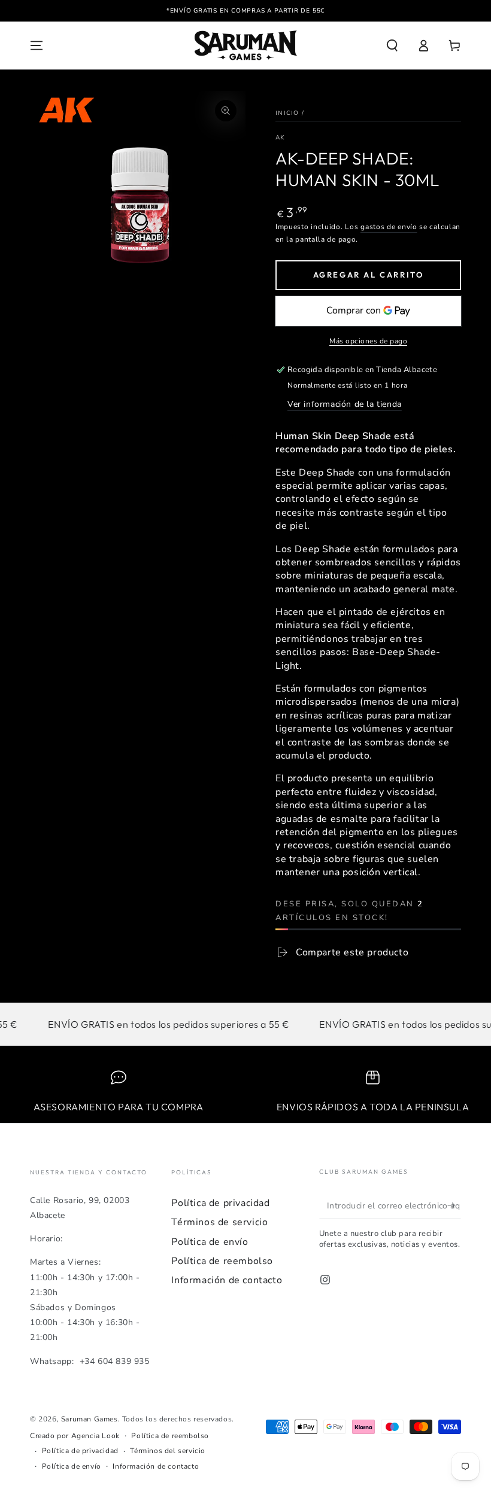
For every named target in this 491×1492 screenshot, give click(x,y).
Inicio (287, 113)
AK (280, 137)
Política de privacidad (220, 1203)
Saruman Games (89, 1419)
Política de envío (209, 1242)
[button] (392, 45)
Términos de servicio (219, 1222)
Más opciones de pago (368, 341)
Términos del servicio (167, 1451)
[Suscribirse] (454, 1205)
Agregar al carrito (368, 274)
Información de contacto (226, 1280)
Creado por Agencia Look (75, 1436)
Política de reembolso (222, 1261)
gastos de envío (388, 227)
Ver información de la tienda (344, 404)
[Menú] (36, 45)
